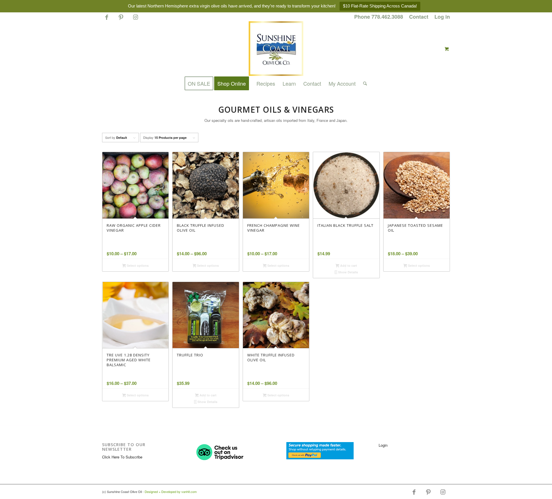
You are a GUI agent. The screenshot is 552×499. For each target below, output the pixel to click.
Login (383, 445)
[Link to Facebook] (106, 19)
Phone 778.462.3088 (378, 16)
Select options (137, 265)
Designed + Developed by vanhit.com (171, 491)
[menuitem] (378, 17)
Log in (442, 16)
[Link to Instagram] (135, 19)
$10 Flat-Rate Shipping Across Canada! (380, 5)
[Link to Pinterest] (121, 19)
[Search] (363, 83)
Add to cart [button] (348, 265)
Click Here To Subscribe (122, 457)
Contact (418, 16)
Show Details (347, 272)
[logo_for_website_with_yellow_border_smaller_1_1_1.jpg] (276, 48)
